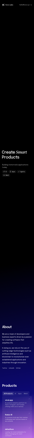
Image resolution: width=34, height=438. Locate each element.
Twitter (4, 368)
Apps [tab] (20, 393)
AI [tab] (15, 393)
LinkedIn (11, 368)
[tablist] (15, 393)
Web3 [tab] (26, 393)
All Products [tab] (8, 393)
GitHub (18, 368)
